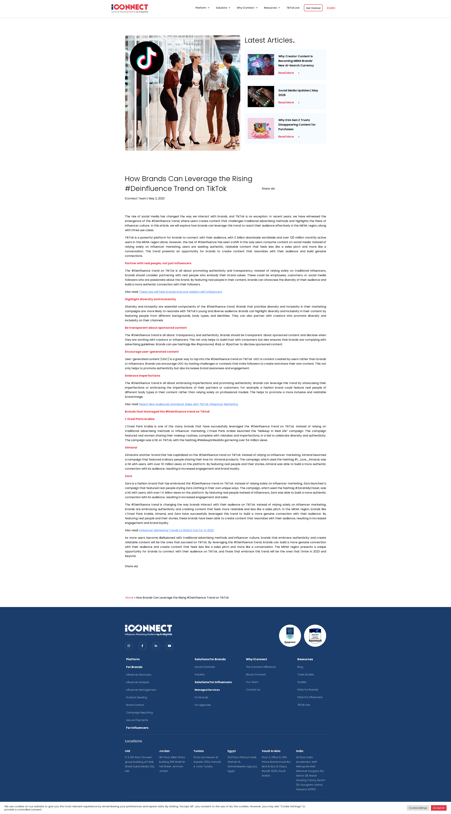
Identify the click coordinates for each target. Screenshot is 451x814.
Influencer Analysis (137, 682)
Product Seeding (136, 697)
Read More (286, 73)
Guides (301, 682)
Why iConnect (245, 8)
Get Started (313, 8)
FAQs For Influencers (310, 697)
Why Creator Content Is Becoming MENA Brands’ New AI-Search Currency (296, 60)
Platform (201, 8)
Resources (270, 8)
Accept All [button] (438, 808)
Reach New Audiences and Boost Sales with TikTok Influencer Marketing (188, 404)
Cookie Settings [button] (418, 808)
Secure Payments (137, 720)
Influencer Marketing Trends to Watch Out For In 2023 (176, 530)
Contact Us (253, 689)
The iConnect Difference (261, 667)
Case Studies (305, 674)
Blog (300, 667)
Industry (200, 674)
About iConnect (256, 674)
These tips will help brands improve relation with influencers (180, 292)
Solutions (221, 8)
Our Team (252, 682)
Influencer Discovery (138, 674)
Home (129, 598)
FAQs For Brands (307, 689)
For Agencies (203, 705)
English (331, 8)
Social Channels (205, 667)
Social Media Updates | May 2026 (298, 92)
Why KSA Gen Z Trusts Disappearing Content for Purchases (297, 124)
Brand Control (135, 705)
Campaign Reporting (139, 712)
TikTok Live (292, 8)
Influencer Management (141, 690)
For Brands (201, 697)
